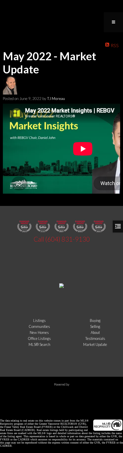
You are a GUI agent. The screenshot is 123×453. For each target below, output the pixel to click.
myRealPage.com (61, 394)
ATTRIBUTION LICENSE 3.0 (91, 411)
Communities (39, 326)
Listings (39, 320)
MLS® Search (39, 344)
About (95, 332)
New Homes (39, 332)
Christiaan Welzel (45, 411)
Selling (95, 326)
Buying (95, 320)
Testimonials (95, 338)
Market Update (95, 344)
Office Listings (39, 338)
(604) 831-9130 (67, 239)
